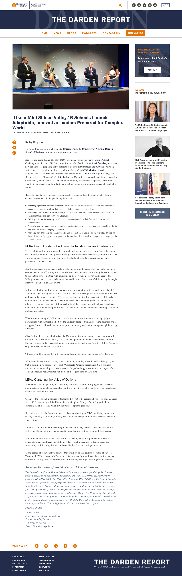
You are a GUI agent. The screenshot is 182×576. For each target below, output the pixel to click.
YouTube (155, 5)
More (151, 69)
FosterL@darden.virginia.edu (39, 526)
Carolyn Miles (90, 173)
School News (41, 132)
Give (165, 5)
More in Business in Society (152, 213)
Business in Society (61, 132)
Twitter (139, 5)
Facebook (134, 5)
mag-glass (120, 5)
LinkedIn (144, 5)
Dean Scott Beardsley (97, 163)
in (14, 153)
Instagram (150, 5)
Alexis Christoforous (66, 149)
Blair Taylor (63, 177)
